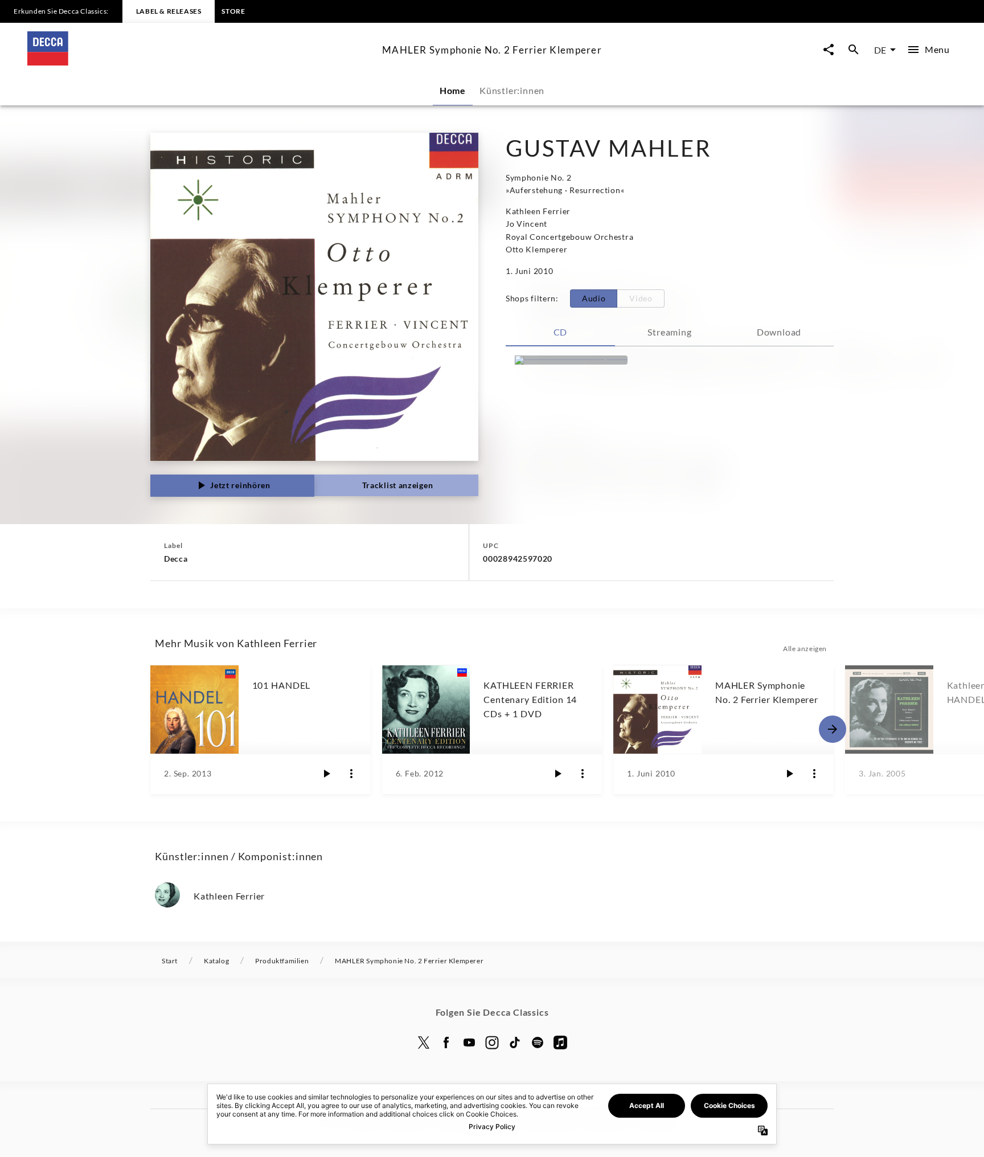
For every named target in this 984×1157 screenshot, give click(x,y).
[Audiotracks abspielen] (326, 773)
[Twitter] (423, 1042)
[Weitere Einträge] (832, 729)
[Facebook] (446, 1042)
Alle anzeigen (805, 648)
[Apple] (560, 1042)
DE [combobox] (880, 49)
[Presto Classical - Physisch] (571, 360)
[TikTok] (514, 1042)
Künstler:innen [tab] (511, 90)
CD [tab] (561, 331)
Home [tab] (453, 90)
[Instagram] (492, 1042)
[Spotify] (537, 1042)
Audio (594, 298)
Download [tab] (779, 331)
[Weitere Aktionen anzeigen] (351, 773)
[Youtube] (469, 1042)
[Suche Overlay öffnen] (853, 50)
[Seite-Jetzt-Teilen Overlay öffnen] (828, 50)
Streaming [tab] (669, 331)
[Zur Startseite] (200, 61)
